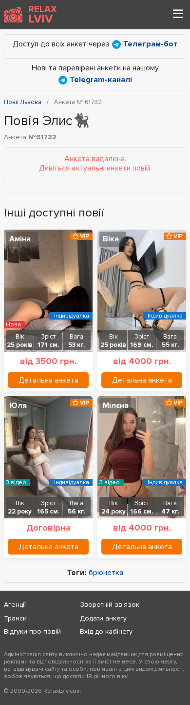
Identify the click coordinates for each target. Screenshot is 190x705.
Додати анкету (103, 618)
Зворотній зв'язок (109, 604)
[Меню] (178, 14)
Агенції (15, 604)
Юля (18, 405)
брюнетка (106, 572)
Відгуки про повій (32, 631)
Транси (15, 618)
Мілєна (116, 405)
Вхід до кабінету (106, 631)
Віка (111, 239)
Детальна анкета (48, 380)
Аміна (20, 239)
